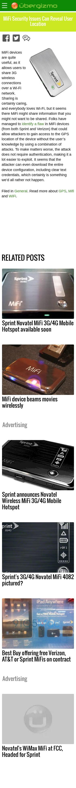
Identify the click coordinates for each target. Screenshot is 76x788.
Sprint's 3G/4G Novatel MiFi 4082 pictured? (38, 580)
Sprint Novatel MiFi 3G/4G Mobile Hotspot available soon (38, 326)
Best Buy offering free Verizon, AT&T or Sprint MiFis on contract (36, 656)
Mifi (71, 191)
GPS (62, 191)
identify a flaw (33, 124)
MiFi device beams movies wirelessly (30, 402)
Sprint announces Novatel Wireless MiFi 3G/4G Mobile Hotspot (31, 500)
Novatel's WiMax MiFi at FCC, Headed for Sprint (32, 751)
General (20, 191)
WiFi (12, 196)
